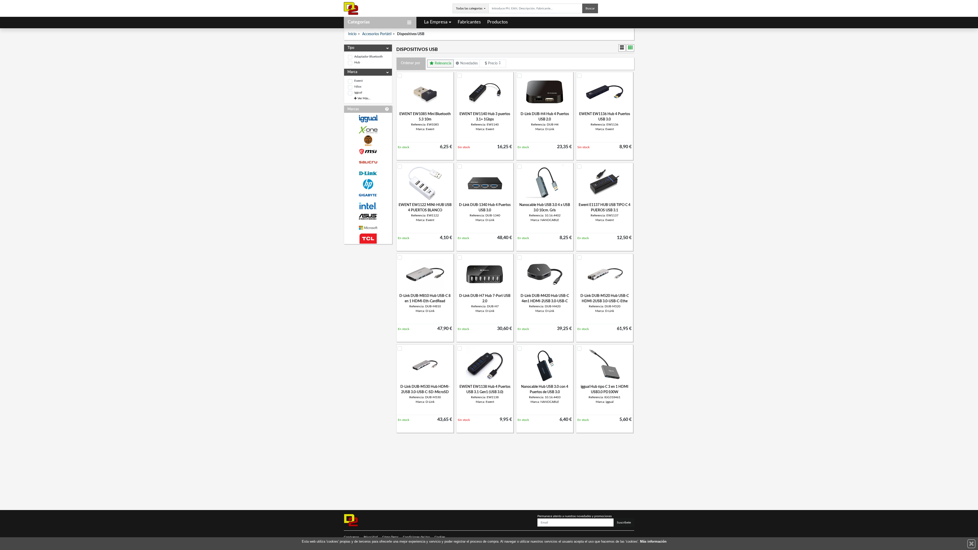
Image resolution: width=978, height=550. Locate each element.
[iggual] (368, 118)
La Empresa (435, 22)
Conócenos (351, 537)
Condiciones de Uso (416, 537)
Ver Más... (364, 98)
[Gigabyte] (368, 195)
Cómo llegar (390, 537)
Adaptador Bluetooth (368, 56)
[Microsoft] (368, 227)
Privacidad (371, 537)
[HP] (368, 184)
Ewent (358, 80)
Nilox (357, 86)
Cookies (439, 537)
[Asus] (368, 216)
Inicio (352, 34)
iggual (358, 92)
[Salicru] (368, 162)
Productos (497, 22)
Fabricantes (469, 22)
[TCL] (368, 238)
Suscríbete (624, 522)
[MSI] (368, 151)
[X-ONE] (368, 129)
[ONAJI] (368, 140)
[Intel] (368, 205)
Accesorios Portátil (376, 34)
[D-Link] (368, 173)
